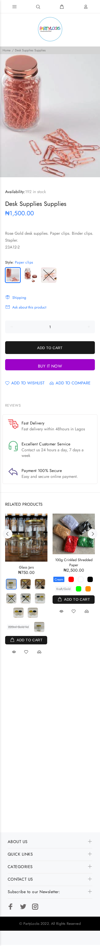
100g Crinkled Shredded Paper (74, 562)
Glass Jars (26, 567)
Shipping (19, 297)
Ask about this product (29, 307)
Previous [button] (5, 116)
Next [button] (95, 116)
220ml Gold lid (18, 627)
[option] (50, 115)
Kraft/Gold (63, 589)
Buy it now (50, 366)
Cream (59, 579)
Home (7, 50)
